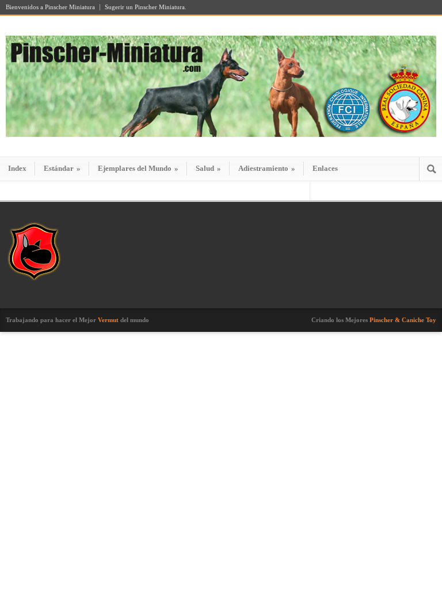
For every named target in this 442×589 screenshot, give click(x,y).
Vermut (108, 319)
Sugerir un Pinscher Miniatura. (145, 7)
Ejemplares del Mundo (138, 168)
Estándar (62, 168)
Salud (208, 168)
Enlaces (325, 168)
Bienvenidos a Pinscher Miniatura (50, 7)
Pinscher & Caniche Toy (402, 319)
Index (17, 168)
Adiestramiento (266, 168)
